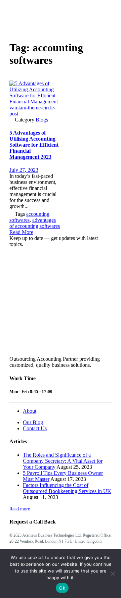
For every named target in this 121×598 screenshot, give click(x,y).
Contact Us (35, 428)
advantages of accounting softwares (34, 223)
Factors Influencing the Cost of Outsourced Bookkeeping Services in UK (67, 488)
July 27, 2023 (23, 170)
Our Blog (33, 422)
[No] (112, 573)
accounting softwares (29, 217)
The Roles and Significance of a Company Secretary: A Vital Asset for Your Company (63, 461)
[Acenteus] (24, 15)
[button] (21, 232)
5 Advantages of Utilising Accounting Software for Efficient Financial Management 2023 (33, 145)
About (29, 411)
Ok (62, 588)
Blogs (42, 119)
